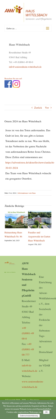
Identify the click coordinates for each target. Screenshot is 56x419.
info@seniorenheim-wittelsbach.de (25, 66)
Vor (47, 107)
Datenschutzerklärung (29, 416)
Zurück (38, 107)
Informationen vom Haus (27, 193)
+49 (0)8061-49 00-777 (28, 349)
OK (46, 412)
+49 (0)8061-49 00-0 (28, 333)
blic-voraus (44, 399)
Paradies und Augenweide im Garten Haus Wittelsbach (39, 236)
